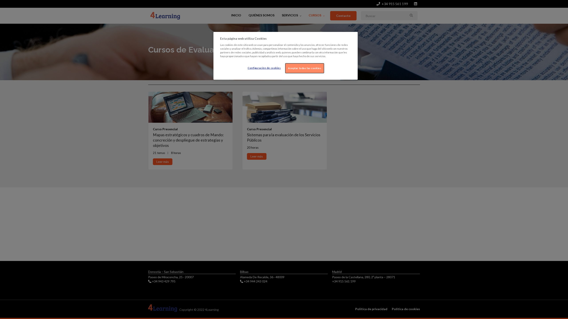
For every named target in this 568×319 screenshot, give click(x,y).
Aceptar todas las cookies (304, 68)
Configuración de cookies (264, 67)
